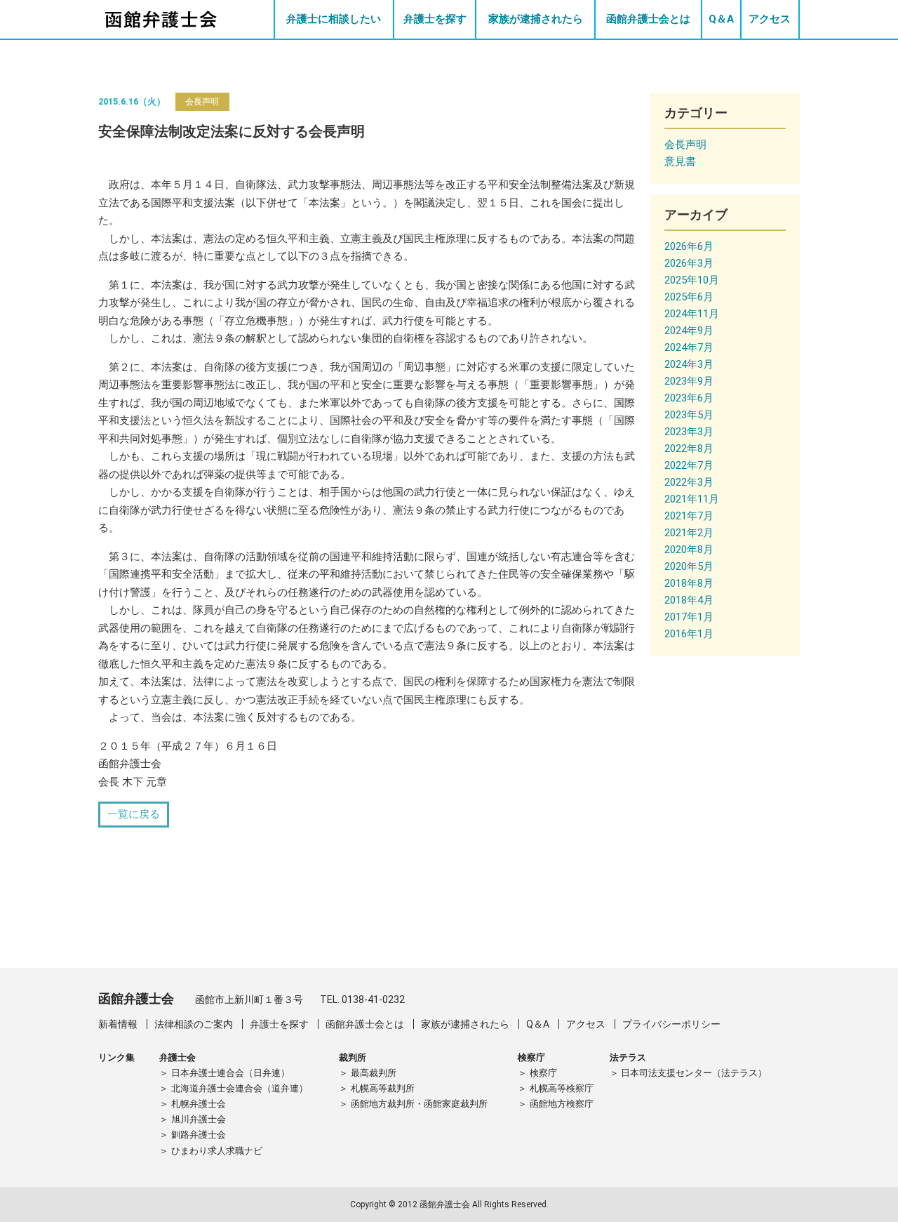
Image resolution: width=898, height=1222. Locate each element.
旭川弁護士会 (198, 1119)
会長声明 (202, 102)
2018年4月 (688, 600)
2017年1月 (688, 617)
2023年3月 (688, 431)
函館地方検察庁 (562, 1103)
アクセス (770, 19)
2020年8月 (688, 549)
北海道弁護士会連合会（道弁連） (239, 1088)
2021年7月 (688, 516)
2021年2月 (688, 532)
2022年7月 (688, 465)
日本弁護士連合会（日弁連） (230, 1073)
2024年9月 (688, 330)
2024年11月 (691, 313)
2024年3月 (688, 364)
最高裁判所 (373, 1073)
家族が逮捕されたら (535, 19)
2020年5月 (688, 566)
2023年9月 (688, 381)
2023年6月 (688, 398)
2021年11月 (691, 499)
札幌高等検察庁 (562, 1088)
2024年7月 (688, 347)
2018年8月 (688, 583)
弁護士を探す (435, 19)
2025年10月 (691, 280)
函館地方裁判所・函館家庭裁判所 (419, 1103)
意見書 (680, 161)
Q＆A (721, 19)
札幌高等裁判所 (383, 1088)
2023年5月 (688, 415)
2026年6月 (688, 246)
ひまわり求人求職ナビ (216, 1150)
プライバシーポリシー (671, 1024)
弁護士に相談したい (333, 19)
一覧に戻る (133, 814)
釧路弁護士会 (198, 1134)
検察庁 (543, 1073)
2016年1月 (688, 633)
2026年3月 (688, 263)
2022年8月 (688, 448)
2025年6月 (688, 297)
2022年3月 (688, 482)
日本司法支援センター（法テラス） (694, 1073)
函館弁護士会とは (648, 19)
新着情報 (118, 1024)
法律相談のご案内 (193, 1024)
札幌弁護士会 (198, 1103)
